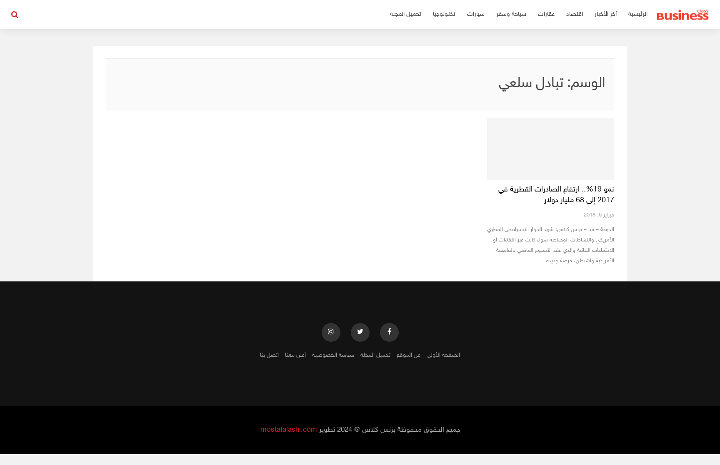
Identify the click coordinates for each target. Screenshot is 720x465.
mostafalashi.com (288, 430)
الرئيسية (638, 14)
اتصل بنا (269, 355)
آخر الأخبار (606, 14)
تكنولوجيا (444, 14)
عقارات (546, 14)
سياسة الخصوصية (333, 355)
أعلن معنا (295, 355)
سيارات (476, 14)
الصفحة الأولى (443, 355)
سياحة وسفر (511, 14)
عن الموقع (408, 355)
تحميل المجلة (405, 14)
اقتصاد (574, 14)
